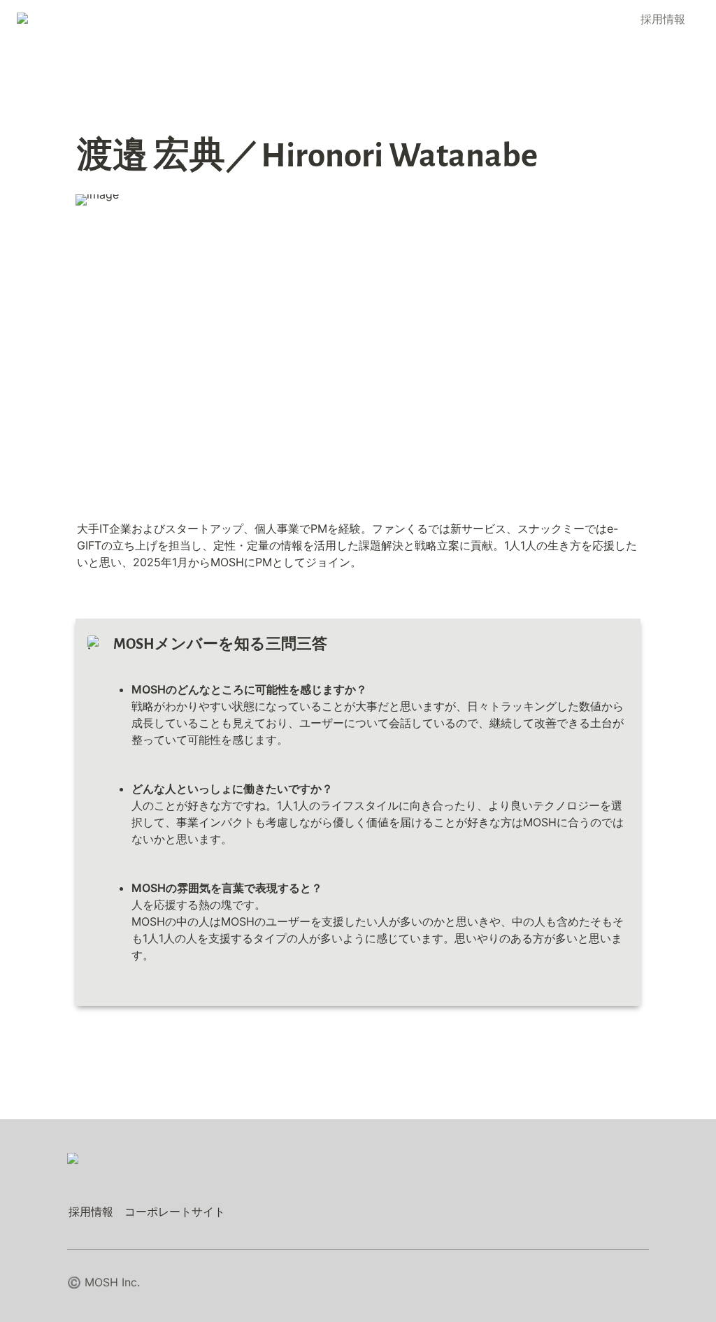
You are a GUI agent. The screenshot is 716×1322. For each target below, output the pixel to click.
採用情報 (662, 19)
